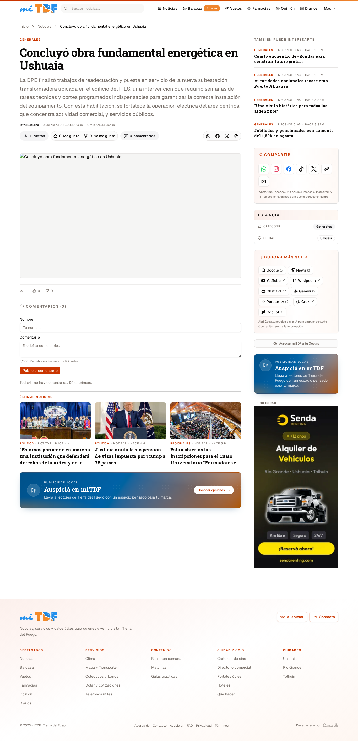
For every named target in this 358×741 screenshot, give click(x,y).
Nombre (26, 319)
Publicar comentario (40, 370)
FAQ (190, 725)
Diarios (25, 703)
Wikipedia (307, 280)
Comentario (30, 337)
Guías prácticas (164, 676)
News (301, 270)
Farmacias (28, 685)
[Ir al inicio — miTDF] (38, 8)
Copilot (273, 312)
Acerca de (142, 725)
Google (273, 270)
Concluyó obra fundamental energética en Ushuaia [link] (103, 26)
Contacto (327, 617)
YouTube (274, 280)
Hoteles (223, 685)
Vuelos (25, 676)
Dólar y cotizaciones (102, 685)
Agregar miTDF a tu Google (299, 343)
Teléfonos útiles (98, 694)
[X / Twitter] (227, 136)
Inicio (24, 26)
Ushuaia (290, 658)
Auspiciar (295, 617)
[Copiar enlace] (236, 136)
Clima (90, 658)
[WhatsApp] (208, 136)
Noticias (44, 26)
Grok (305, 301)
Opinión (26, 694)
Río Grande (292, 667)
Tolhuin (289, 676)
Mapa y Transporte (101, 667)
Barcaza (27, 667)
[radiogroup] (84, 136)
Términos (222, 725)
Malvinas (158, 667)
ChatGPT (274, 291)
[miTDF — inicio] (38, 616)
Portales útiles (229, 676)
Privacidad (204, 725)
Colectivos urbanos (101, 676)
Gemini (305, 291)
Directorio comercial (234, 667)
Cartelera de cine (231, 658)
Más (327, 8)
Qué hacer (226, 694)
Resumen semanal (166, 658)
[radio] (66, 136)
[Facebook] (217, 136)
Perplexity (275, 301)
